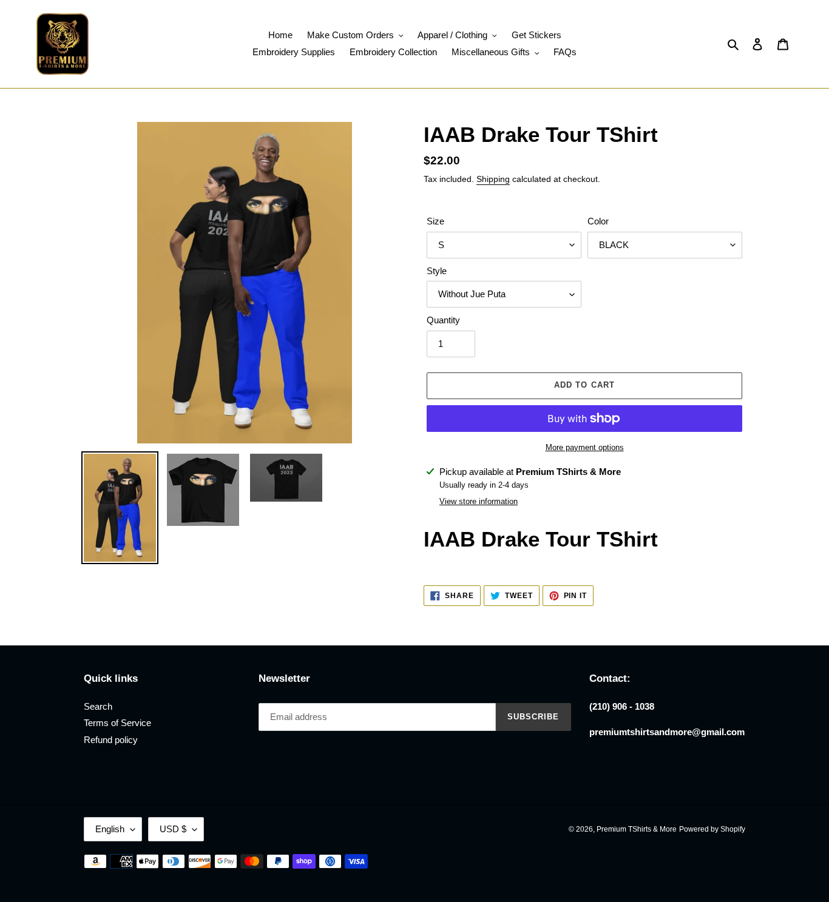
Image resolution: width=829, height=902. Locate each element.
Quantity (443, 320)
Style (437, 271)
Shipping (493, 179)
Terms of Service (117, 723)
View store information (478, 501)
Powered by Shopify (712, 829)
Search (98, 706)
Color (598, 221)
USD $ (173, 829)
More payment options (585, 447)
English (109, 829)
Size (435, 221)
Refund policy (111, 740)
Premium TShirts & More (637, 829)
